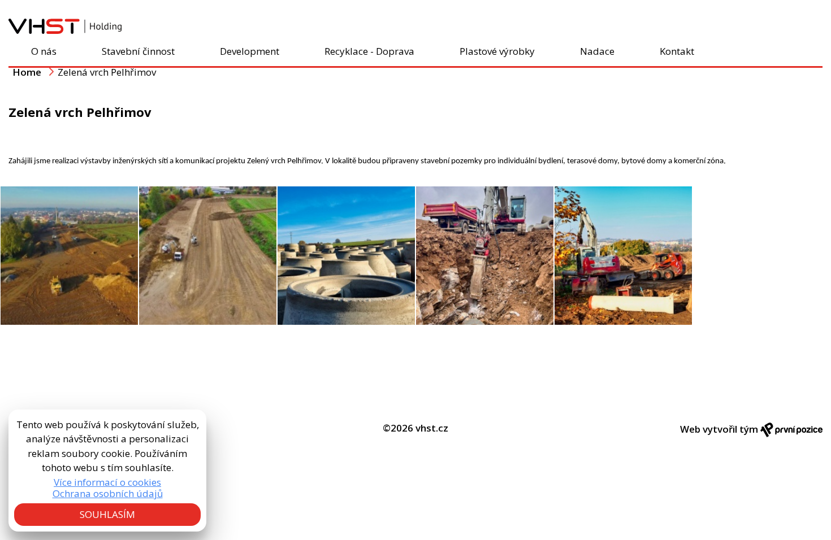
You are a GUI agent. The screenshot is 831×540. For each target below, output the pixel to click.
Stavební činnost (138, 51)
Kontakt (677, 51)
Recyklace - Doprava (369, 51)
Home (26, 72)
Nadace (597, 51)
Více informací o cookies (107, 482)
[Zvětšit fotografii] (69, 255)
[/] (65, 30)
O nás (44, 51)
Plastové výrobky (497, 51)
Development (249, 51)
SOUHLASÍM (107, 514)
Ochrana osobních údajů (108, 493)
